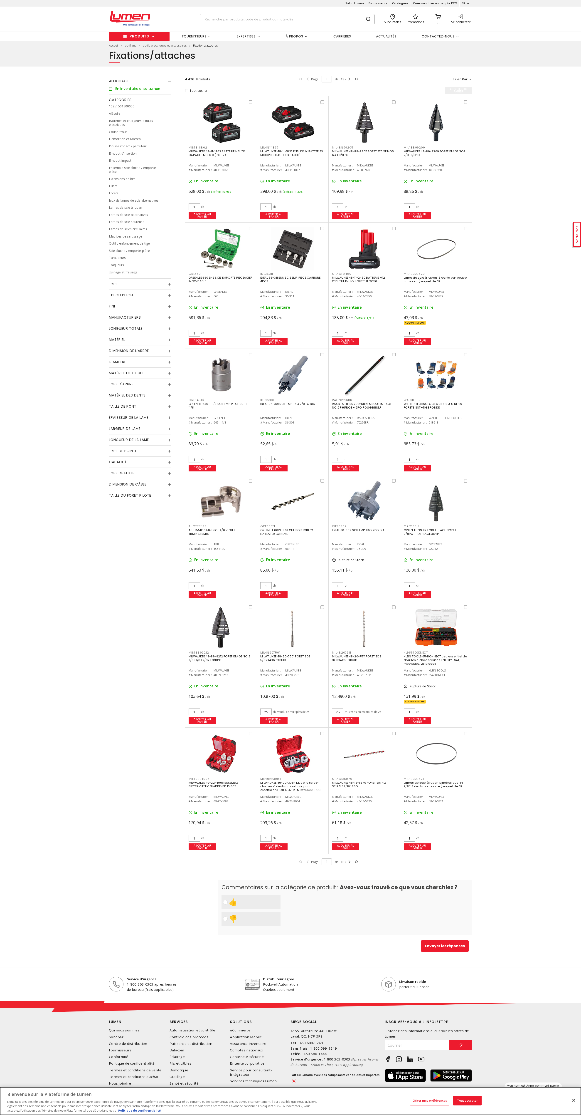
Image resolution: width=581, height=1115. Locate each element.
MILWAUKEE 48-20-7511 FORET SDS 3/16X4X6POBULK (357, 658)
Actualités (386, 36)
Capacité (118, 462)
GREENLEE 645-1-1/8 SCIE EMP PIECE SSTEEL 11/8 (219, 405)
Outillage (177, 1077)
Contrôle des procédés (189, 1037)
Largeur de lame (124, 428)
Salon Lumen (354, 3)
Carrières (342, 36)
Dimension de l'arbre (129, 350)
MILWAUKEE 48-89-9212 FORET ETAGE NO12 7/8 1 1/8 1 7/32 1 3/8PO (219, 658)
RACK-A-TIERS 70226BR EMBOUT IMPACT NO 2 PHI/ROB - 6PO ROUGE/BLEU (362, 405)
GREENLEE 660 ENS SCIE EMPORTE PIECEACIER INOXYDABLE (220, 279)
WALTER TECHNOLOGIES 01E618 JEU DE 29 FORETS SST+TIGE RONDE (433, 405)
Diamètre (117, 361)
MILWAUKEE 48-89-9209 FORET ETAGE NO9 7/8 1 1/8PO (434, 153)
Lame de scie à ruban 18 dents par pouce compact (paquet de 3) (435, 279)
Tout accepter (467, 1100)
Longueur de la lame (129, 439)
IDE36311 (266, 274)
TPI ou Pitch (121, 295)
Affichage (119, 81)
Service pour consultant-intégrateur (251, 1072)
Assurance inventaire (248, 1043)
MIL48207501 (270, 652)
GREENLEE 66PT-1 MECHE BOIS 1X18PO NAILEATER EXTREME (286, 532)
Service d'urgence (142, 979)
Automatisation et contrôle (192, 1030)
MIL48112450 (341, 274)
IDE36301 (267, 400)
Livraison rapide (412, 981)
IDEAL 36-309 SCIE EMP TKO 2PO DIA (358, 530)
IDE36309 (339, 526)
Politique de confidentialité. (140, 1110)
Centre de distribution (128, 1043)
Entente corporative (247, 1063)
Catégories (120, 99)
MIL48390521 (414, 779)
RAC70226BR (342, 400)
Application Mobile (246, 1037)
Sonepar (116, 1037)
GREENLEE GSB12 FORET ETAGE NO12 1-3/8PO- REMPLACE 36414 (431, 532)
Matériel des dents (127, 395)
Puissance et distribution (191, 1043)
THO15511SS (198, 526)
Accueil (113, 45)
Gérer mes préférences (430, 1100)
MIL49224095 (199, 779)
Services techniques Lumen (253, 1081)
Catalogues (400, 3)
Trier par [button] (460, 79)
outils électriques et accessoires (165, 45)
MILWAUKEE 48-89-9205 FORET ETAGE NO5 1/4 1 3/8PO (363, 153)
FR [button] (463, 3)
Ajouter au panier (202, 215)
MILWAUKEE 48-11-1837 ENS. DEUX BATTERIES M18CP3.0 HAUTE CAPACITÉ (291, 153)
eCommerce (240, 1030)
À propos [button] (294, 36)
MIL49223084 (270, 779)
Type (113, 284)
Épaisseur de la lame (128, 417)
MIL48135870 (342, 779)
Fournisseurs (378, 3)
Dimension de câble (127, 484)
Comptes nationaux (246, 1050)
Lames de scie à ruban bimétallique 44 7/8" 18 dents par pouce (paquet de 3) (433, 784)
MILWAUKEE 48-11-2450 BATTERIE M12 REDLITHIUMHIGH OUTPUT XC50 (358, 279)
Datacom (177, 1050)
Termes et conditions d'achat (133, 1077)
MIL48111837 (269, 147)
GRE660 (195, 274)
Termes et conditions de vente (135, 1070)
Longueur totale (126, 328)
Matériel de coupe (126, 373)
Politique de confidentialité (132, 1063)
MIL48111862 (198, 147)
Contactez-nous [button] (438, 36)
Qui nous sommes (124, 1030)
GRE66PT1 (267, 526)
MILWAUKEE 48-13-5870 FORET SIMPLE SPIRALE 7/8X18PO (359, 784)
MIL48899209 (414, 147)
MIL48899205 (342, 147)
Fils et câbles (181, 1063)
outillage (130, 45)
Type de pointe (123, 450)
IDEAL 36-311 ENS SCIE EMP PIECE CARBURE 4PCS (290, 279)
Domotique (179, 1070)
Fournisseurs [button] (194, 36)
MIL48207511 (341, 652)
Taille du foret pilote (130, 495)
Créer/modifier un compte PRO (435, 3)
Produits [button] (139, 36)
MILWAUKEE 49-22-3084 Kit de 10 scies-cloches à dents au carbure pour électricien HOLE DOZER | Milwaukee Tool (290, 786)
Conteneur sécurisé (247, 1057)
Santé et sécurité (184, 1083)
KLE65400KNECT (416, 652)
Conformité (118, 1057)
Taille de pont (122, 406)
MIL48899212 (199, 652)
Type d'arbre (121, 384)
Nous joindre (120, 1083)
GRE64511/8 (198, 400)
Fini (112, 306)
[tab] (140, 81)
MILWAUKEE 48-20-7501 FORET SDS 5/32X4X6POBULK (285, 658)
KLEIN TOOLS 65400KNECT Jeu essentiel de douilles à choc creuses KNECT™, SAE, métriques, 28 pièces (435, 660)
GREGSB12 (412, 526)
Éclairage (177, 1057)
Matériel (117, 339)
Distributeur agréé (278, 979)
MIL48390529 (414, 274)
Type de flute (121, 473)
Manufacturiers (125, 317)
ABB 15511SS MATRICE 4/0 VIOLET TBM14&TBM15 (212, 532)
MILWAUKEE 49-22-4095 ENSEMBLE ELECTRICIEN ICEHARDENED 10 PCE (213, 784)
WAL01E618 (412, 400)
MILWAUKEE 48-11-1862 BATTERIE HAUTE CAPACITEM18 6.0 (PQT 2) (217, 153)
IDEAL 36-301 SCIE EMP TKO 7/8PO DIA (287, 404)
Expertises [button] (246, 36)
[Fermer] (574, 1100)
